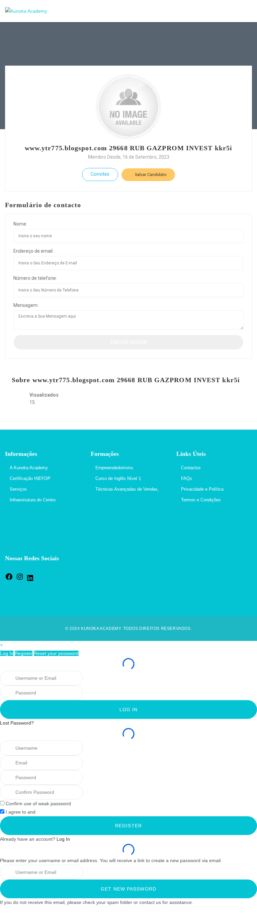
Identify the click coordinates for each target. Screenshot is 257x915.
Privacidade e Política (202, 489)
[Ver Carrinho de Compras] (231, 11)
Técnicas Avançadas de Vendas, (127, 489)
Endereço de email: (33, 251)
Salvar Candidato (150, 174)
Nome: (20, 224)
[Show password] (91, 693)
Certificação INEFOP (30, 478)
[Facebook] (9, 579)
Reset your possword (56, 653)
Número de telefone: (35, 278)
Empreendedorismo (114, 467)
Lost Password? (17, 723)
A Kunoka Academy (29, 467)
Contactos (191, 467)
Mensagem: (25, 305)
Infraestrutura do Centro (33, 499)
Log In (6, 653)
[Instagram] (20, 579)
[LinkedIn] (30, 580)
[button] (1, 645)
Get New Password (128, 889)
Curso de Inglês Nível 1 (118, 478)
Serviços (18, 489)
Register (23, 653)
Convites (100, 174)
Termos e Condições (201, 499)
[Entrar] (245, 11)
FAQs (186, 478)
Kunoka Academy (100, 628)
